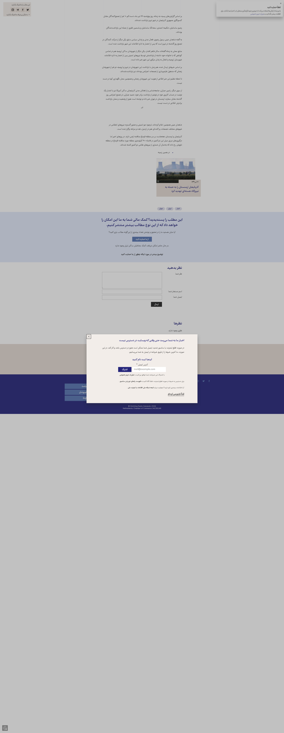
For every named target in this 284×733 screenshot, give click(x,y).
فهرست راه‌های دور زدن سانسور (130, 381)
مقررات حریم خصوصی (126, 375)
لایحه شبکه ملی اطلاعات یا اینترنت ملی (140, 388)
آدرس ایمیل (142, 364)
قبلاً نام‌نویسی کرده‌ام (176, 394)
